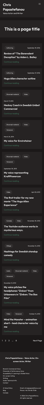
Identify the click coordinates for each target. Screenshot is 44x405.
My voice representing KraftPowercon (16, 174)
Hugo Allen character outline (19, 78)
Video (26, 94)
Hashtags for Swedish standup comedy (21, 253)
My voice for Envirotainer (18, 140)
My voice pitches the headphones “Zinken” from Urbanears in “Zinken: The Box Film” (20, 293)
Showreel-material (12, 94)
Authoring (9, 48)
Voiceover (9, 130)
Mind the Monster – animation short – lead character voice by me (21, 323)
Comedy (9, 221)
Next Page (37, 340)
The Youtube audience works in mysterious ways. (21, 228)
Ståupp (8, 246)
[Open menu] (39, 3)
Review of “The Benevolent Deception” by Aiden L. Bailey (20, 55)
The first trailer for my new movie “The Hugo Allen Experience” (19, 201)
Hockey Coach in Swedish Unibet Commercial (22, 107)
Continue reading (11, 61)
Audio (8, 271)
